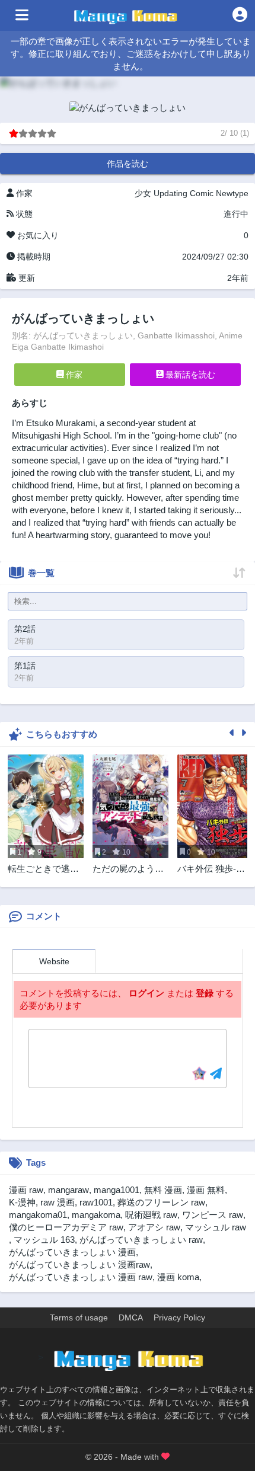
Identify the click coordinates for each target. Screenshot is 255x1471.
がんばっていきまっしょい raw (141, 1240)
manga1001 (116, 1190)
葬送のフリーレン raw (161, 1202)
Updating (170, 193)
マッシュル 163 (44, 1240)
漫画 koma (178, 1277)
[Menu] (22, 15)
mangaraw (68, 1190)
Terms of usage (79, 1317)
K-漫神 (22, 1202)
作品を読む (127, 163)
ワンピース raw (212, 1215)
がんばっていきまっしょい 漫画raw (79, 1264)
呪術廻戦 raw (151, 1215)
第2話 (25, 629)
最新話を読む (189, 374)
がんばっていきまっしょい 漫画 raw (80, 1277)
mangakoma (96, 1215)
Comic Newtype (219, 193)
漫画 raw (26, 1190)
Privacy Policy (179, 1317)
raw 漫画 (57, 1202)
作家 (72, 374)
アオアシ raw (154, 1227)
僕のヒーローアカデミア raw (66, 1227)
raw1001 (96, 1202)
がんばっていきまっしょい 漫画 (72, 1252)
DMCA (131, 1317)
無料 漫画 (163, 1190)
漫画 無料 (206, 1190)
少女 (143, 193)
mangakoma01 (38, 1215)
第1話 (25, 665)
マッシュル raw (215, 1227)
